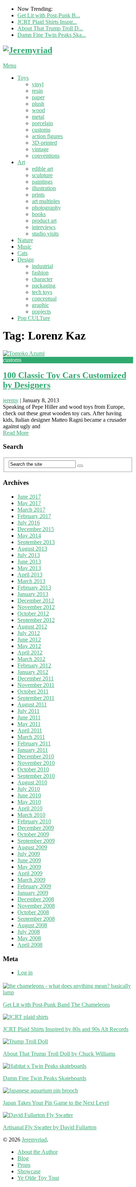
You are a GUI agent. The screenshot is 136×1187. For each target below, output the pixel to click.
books (39, 214)
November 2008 (36, 906)
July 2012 (28, 633)
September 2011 (35, 698)
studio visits (45, 234)
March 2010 (31, 815)
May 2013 (29, 568)
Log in (25, 972)
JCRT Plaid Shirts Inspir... (47, 22)
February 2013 (34, 587)
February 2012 (34, 665)
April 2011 (29, 730)
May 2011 (29, 724)
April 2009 (29, 873)
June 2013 (29, 562)
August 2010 (32, 782)
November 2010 (36, 763)
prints (38, 195)
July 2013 (28, 555)
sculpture (42, 175)
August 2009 (32, 847)
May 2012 (29, 646)
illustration (44, 188)
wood (38, 110)
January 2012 (32, 672)
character (42, 279)
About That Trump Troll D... (50, 28)
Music (24, 247)
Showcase (29, 1171)
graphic (40, 305)
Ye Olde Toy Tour (38, 1178)
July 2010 (28, 789)
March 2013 (31, 581)
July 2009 (28, 854)
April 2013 (29, 574)
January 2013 (32, 594)
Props (23, 1165)
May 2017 (29, 503)
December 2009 (35, 828)
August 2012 (32, 626)
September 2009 (36, 841)
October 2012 (33, 613)
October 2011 (33, 691)
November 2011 (35, 685)
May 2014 (29, 536)
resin (37, 91)
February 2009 (34, 886)
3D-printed (44, 143)
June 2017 (29, 497)
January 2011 (32, 750)
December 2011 (35, 678)
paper (38, 97)
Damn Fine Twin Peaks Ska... (51, 35)
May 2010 (29, 802)
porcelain (42, 123)
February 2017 (34, 516)
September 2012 (36, 620)
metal (38, 117)
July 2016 (28, 523)
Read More (16, 433)
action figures (47, 136)
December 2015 (35, 529)
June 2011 (29, 717)
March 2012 (31, 659)
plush (38, 104)
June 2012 (29, 639)
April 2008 (29, 945)
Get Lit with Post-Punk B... (48, 15)
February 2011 (34, 743)
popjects (41, 311)
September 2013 (36, 542)
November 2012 (36, 607)
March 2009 (31, 880)
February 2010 (34, 821)
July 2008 (28, 932)
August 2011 (32, 704)
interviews (43, 227)
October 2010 (33, 769)
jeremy (10, 400)
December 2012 (35, 600)
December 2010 (35, 756)
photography (46, 208)
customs (41, 130)
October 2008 (33, 912)
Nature (25, 240)
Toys (23, 78)
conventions (45, 156)
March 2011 (31, 737)
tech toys (42, 292)
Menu (9, 65)
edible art (42, 169)
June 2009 (29, 860)
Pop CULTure (33, 318)
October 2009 (33, 834)
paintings (42, 182)
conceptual (44, 298)
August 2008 (32, 925)
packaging (43, 285)
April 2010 (29, 808)
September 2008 (36, 919)
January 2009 (32, 893)
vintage (40, 149)
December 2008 (35, 899)
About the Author (37, 1152)
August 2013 (32, 549)
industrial (42, 266)
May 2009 (29, 867)
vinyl (38, 84)
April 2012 (29, 652)
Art (21, 162)
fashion (40, 273)
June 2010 (29, 795)
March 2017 (31, 510)
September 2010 (36, 776)
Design (25, 260)
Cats (22, 253)
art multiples (46, 201)
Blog (23, 1158)
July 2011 (28, 711)
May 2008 (29, 938)
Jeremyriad (34, 1139)
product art (44, 221)
